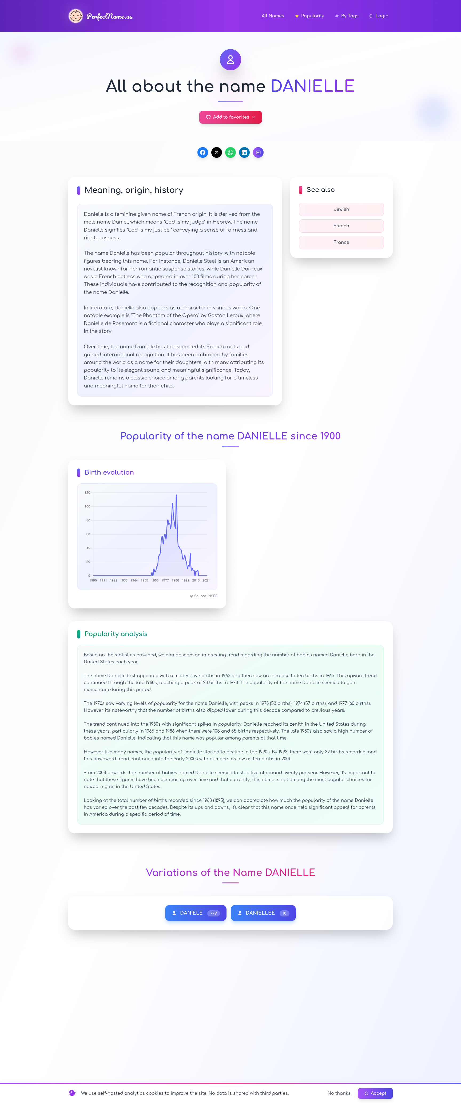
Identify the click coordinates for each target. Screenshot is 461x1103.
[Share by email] (258, 152)
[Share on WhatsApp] (230, 152)
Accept (378, 1093)
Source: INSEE (205, 596)
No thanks (339, 1093)
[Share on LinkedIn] (244, 152)
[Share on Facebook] (202, 152)
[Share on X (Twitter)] (216, 152)
